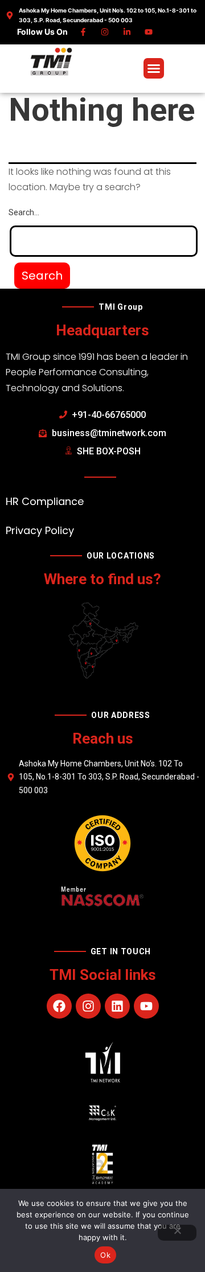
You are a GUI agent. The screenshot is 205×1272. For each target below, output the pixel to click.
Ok (105, 1254)
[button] (154, 68)
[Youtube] (149, 32)
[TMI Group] (51, 61)
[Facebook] (83, 32)
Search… (24, 212)
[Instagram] (105, 32)
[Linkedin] (127, 32)
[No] (177, 1233)
